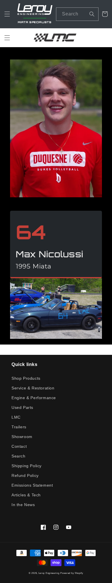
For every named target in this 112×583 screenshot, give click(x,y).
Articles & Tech (26, 495)
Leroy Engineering (48, 573)
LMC (16, 417)
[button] (7, 14)
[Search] (92, 14)
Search (18, 456)
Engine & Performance (33, 397)
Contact (19, 446)
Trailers (18, 427)
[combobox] (77, 14)
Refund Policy (25, 475)
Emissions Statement (32, 485)
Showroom (21, 436)
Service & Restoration (33, 388)
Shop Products (25, 378)
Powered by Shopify (71, 573)
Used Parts (22, 407)
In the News (23, 504)
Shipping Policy (26, 465)
